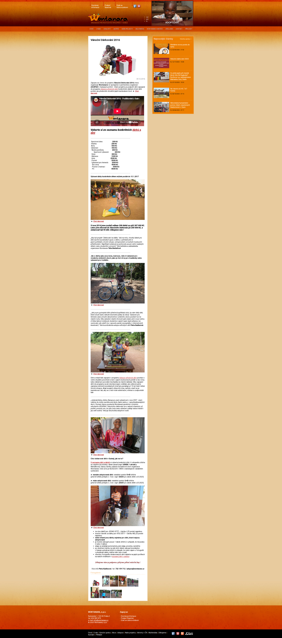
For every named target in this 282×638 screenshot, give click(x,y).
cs (147, 17)
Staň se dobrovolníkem (122, 6)
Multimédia (140, 29)
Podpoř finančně (108, 6)
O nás (98, 29)
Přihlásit (188, 29)
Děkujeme (169, 29)
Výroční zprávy (105, 633)
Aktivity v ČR (142, 633)
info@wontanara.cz (101, 620)
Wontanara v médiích (155, 29)
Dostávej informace (95, 6)
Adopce (116, 29)
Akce (114, 633)
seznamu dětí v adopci (120, 556)
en (147, 19)
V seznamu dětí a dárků (100, 462)
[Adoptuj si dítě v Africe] (172, 26)
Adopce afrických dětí (109, 89)
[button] (96, 586)
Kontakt (179, 29)
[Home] (108, 23)
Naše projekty (127, 29)
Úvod (92, 29)
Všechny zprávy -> (185, 39)
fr (146, 21)
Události (107, 29)
